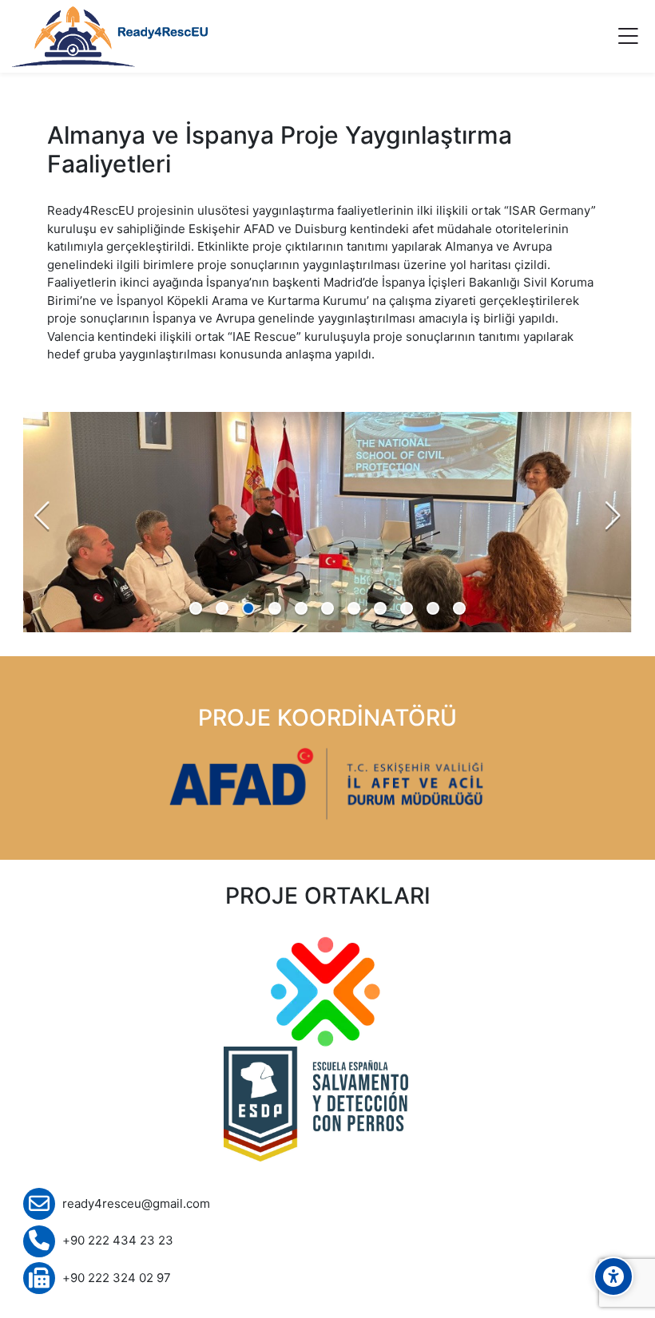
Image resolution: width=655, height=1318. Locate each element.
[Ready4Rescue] (110, 36)
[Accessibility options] (613, 1276)
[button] (196, 608)
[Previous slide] (42, 515)
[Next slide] (612, 515)
